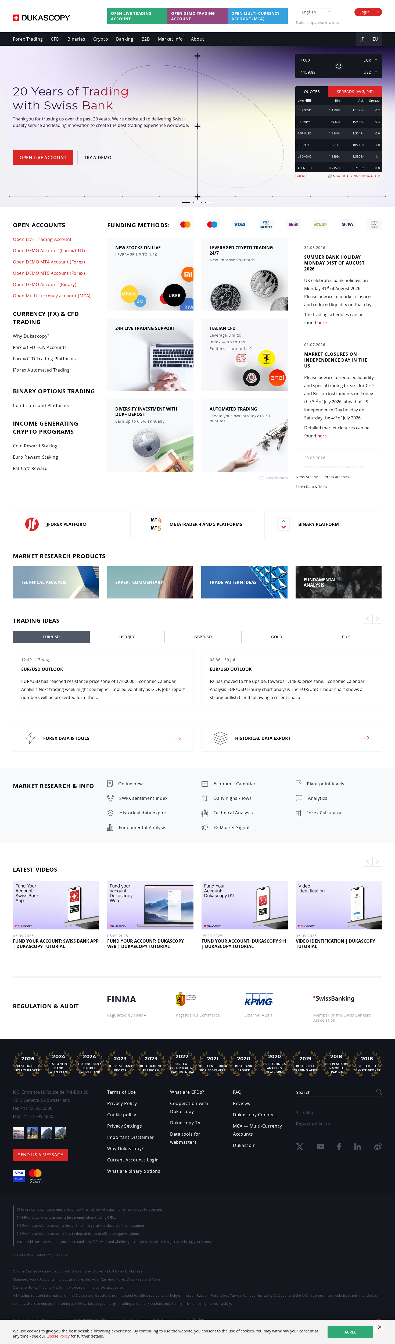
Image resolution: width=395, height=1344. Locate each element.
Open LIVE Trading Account (42, 239)
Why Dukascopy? (31, 336)
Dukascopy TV (185, 1123)
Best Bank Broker (243, 1064)
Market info (170, 39)
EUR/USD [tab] (51, 636)
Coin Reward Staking (35, 446)
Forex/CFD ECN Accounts (40, 347)
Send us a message (40, 1155)
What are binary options (133, 1171)
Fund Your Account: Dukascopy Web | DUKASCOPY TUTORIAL (145, 943)
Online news (131, 784)
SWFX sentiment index (143, 798)
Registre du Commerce (198, 1015)
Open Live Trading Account (131, 16)
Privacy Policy (122, 1103)
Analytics (318, 798)
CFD (55, 39)
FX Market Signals (233, 827)
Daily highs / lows (233, 798)
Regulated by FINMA (126, 1015)
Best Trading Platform (151, 1064)
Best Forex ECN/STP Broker (367, 1064)
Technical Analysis (233, 813)
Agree (350, 1332)
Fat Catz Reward (30, 468)
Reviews (241, 1103)
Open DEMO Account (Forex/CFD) (49, 251)
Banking (124, 39)
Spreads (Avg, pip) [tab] (355, 91)
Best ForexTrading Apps (305, 1064)
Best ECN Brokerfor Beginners (213, 1064)
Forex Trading (28, 39)
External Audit (258, 1015)
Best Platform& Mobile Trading (336, 1064)
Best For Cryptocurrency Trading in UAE (182, 1064)
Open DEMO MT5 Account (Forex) (49, 273)
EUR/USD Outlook (42, 669)
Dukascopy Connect (254, 1115)
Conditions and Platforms (41, 405)
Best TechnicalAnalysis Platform (275, 1064)
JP (362, 39)
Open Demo (32, 134)
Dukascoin (244, 1145)
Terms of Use (121, 1092)
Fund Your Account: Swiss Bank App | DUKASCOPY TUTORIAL (56, 943)
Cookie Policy (58, 1336)
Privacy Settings (124, 1126)
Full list (301, 176)
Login (365, 12)
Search (303, 1092)
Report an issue (313, 1124)
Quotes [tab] (312, 91)
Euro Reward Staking (35, 457)
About (197, 39)
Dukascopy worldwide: (317, 22)
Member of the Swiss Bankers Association (342, 1018)
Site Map (305, 1112)
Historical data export (143, 813)
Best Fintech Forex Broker (28, 1064)
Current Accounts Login (133, 1160)
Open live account (83, 134)
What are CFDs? (187, 1092)
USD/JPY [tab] (127, 636)
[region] (338, 134)
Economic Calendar (235, 784)
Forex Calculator (324, 813)
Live (300, 100)
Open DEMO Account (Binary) (45, 284)
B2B (146, 39)
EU (376, 39)
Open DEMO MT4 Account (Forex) (49, 262)
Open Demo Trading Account (193, 16)
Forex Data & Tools (311, 487)
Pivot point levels (325, 784)
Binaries (76, 39)
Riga (347, 22)
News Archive (307, 477)
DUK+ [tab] (347, 636)
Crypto (100, 39)
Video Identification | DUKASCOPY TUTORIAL (335, 943)
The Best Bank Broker (120, 1064)
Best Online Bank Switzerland (59, 1064)
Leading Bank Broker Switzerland (90, 1064)
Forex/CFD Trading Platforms (44, 359)
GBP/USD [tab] (203, 636)
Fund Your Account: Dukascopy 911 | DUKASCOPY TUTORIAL (244, 943)
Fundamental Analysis (143, 827)
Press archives (337, 477)
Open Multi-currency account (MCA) (255, 16)
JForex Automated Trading (41, 370)
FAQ (237, 1092)
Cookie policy (121, 1115)
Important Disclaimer (130, 1137)
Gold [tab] (276, 636)
